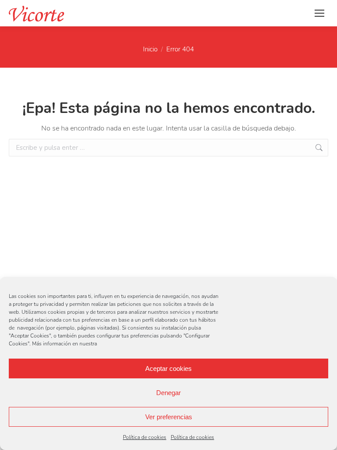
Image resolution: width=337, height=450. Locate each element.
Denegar (168, 392)
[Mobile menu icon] (319, 13)
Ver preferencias (168, 417)
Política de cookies (144, 437)
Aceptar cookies (168, 368)
